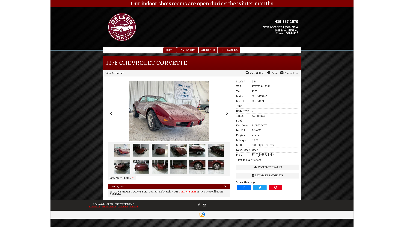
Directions (123, 206)
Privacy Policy (109, 206)
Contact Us (94, 206)
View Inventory (115, 73)
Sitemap (134, 206)
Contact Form (187, 191)
